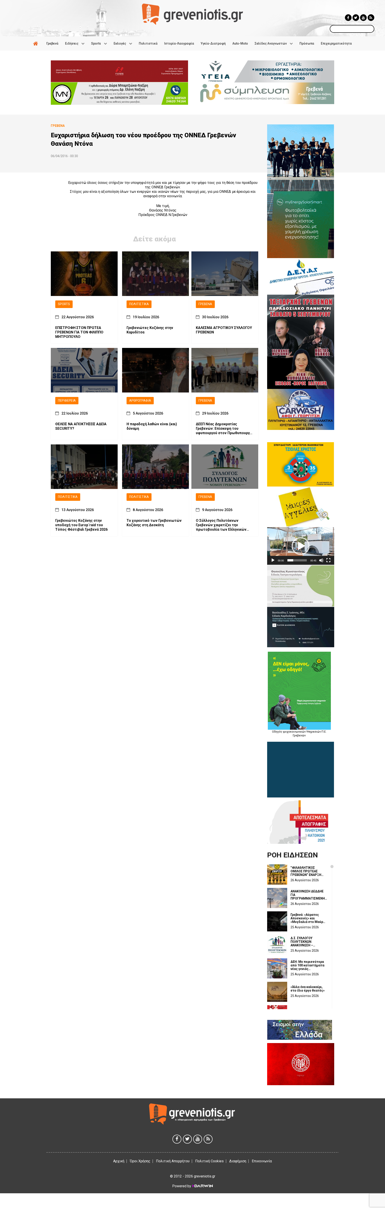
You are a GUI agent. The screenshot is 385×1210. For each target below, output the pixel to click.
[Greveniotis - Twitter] (355, 17)
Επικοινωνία (262, 1161)
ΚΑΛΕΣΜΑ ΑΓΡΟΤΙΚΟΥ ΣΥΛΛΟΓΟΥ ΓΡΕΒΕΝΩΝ (224, 330)
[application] (300, 546)
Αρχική (118, 1161)
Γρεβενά (205, 304)
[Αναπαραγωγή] (273, 560)
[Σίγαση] (321, 560)
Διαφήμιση (237, 1161)
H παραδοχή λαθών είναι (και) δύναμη (152, 426)
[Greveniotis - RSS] (371, 17)
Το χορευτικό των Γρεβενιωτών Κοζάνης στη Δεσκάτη (154, 522)
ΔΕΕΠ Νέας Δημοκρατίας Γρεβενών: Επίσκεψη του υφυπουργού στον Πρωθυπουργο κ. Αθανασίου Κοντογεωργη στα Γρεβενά (224, 429)
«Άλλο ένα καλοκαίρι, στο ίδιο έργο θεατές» (308, 988)
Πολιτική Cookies (209, 1161)
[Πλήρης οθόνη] (328, 560)
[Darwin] (202, 1186)
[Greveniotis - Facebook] (348, 17)
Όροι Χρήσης (140, 1161)
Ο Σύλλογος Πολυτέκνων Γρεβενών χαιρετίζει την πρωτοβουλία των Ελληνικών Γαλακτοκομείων (221, 525)
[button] (300, 546)
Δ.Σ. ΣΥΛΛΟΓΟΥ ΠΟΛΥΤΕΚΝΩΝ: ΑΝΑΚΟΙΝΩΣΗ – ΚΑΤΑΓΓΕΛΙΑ (302, 941)
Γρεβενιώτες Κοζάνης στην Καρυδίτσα (150, 330)
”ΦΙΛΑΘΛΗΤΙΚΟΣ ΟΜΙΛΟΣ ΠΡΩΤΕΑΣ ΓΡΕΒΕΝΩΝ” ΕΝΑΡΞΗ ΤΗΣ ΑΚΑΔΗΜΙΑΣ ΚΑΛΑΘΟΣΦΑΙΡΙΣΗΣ (306, 871)
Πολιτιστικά (139, 304)
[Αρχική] (36, 43)
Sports (64, 304)
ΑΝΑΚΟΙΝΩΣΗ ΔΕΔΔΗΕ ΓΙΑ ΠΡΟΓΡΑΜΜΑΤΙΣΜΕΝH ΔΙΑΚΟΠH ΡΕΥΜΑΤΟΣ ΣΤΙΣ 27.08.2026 (308, 895)
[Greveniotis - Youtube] (363, 17)
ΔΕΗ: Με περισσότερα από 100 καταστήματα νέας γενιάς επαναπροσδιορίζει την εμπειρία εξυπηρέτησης (309, 965)
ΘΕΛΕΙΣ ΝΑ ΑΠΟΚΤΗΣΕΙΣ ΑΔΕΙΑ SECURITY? (80, 426)
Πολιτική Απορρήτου (173, 1161)
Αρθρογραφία (140, 401)
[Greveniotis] (192, 14)
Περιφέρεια (67, 401)
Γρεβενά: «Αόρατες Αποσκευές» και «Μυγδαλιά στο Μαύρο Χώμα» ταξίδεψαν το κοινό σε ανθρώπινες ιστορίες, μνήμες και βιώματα (308, 918)
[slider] (297, 560)
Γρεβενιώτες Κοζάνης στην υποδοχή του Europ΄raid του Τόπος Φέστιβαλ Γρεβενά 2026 (81, 525)
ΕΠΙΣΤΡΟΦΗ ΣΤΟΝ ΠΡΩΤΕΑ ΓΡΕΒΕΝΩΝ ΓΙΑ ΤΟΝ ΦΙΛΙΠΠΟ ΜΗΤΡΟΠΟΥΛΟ (79, 332)
